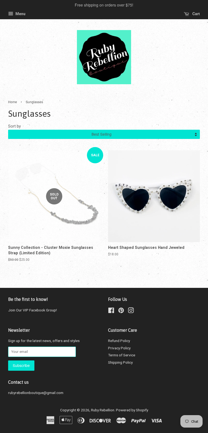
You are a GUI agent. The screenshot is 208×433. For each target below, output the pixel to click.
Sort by (14, 126)
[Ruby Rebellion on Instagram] (131, 311)
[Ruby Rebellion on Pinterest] (121, 311)
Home (12, 101)
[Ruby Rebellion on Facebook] (111, 311)
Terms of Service (121, 355)
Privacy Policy (119, 348)
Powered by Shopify (132, 410)
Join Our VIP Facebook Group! (32, 310)
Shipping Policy (120, 362)
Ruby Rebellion (102, 410)
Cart (195, 13)
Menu (20, 14)
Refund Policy (119, 340)
